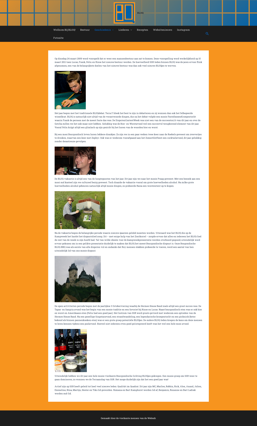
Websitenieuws (162, 29)
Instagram (183, 29)
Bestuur (85, 29)
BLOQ (140, 12)
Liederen (123, 29)
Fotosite (58, 37)
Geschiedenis (103, 29)
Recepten (142, 29)
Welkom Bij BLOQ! (64, 29)
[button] (112, 30)
